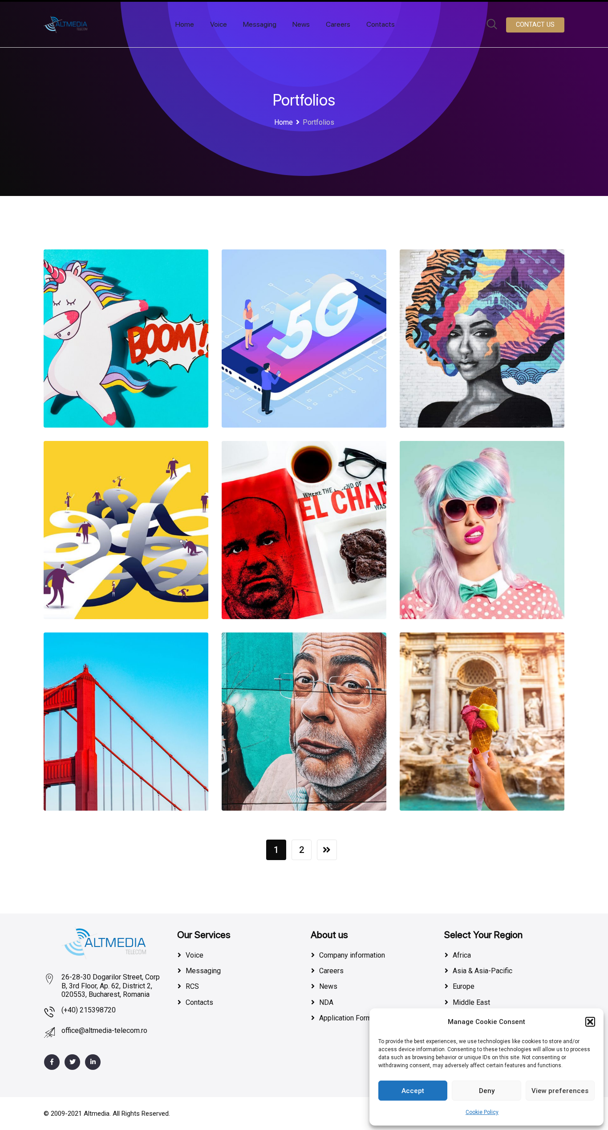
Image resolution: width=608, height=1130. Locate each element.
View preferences (559, 1091)
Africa (462, 955)
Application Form (345, 1018)
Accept (412, 1091)
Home (184, 24)
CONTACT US (535, 25)
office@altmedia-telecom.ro (104, 1030)
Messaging (259, 24)
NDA (326, 1002)
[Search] (491, 25)
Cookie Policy (482, 1112)
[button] (590, 1021)
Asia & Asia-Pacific (482, 971)
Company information (352, 955)
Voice (218, 24)
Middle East (471, 1002)
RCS (192, 986)
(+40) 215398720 (88, 1010)
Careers (338, 24)
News (301, 24)
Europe (463, 986)
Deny (487, 1091)
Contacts (380, 24)
